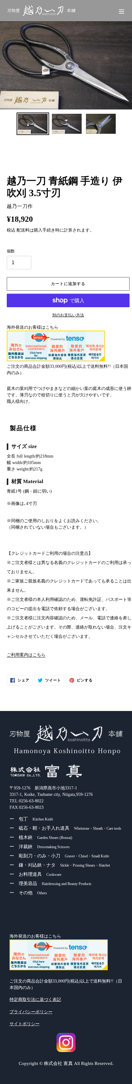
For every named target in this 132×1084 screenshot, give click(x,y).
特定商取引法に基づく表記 (35, 999)
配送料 (23, 230)
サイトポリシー (25, 1024)
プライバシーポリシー (31, 1012)
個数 (11, 251)
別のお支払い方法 (68, 315)
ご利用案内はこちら (26, 655)
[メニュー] (121, 11)
